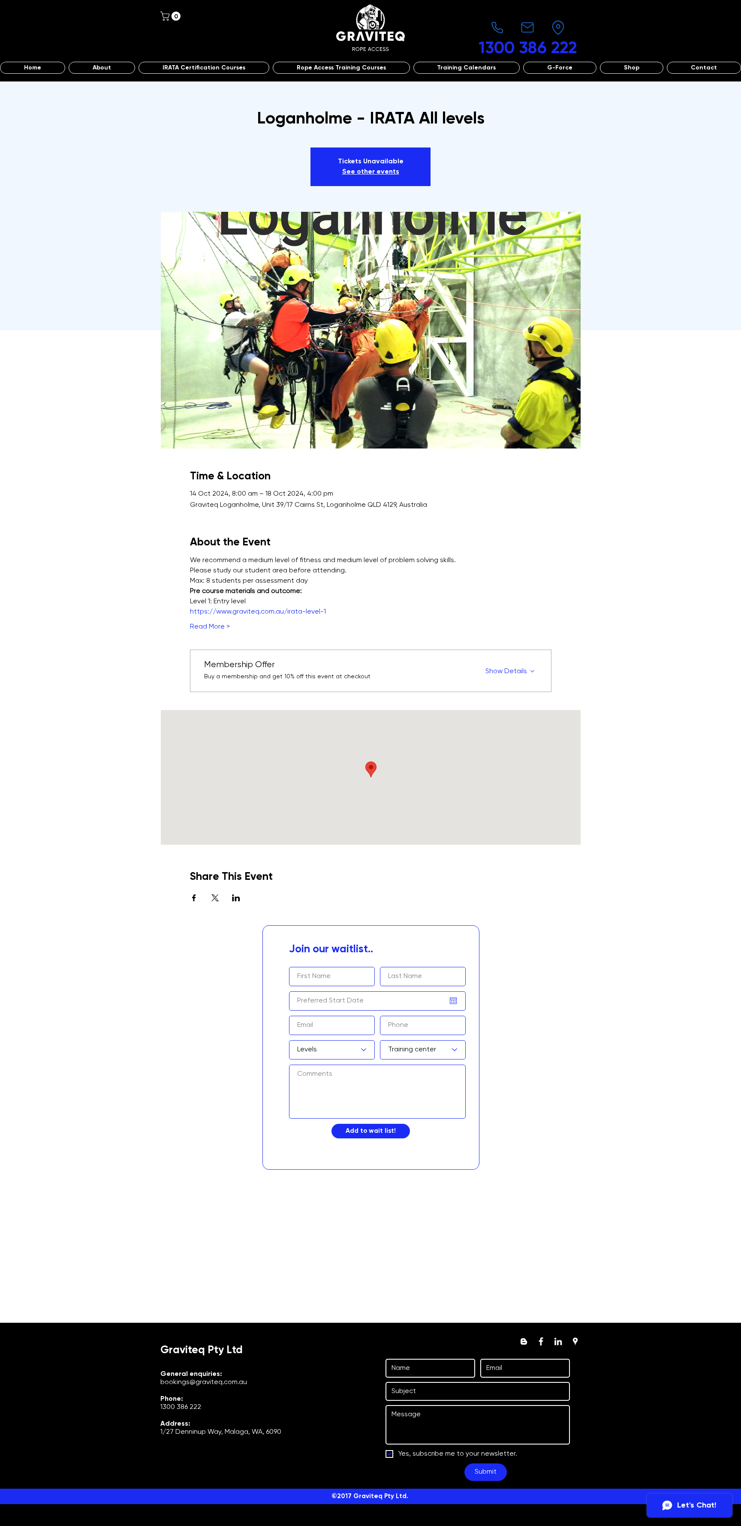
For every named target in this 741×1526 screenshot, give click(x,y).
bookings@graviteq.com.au (203, 1382)
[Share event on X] (215, 897)
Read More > (210, 626)
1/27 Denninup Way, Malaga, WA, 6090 (220, 1432)
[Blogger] (523, 1341)
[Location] (557, 27)
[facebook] (541, 1341)
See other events (370, 172)
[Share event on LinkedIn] (236, 897)
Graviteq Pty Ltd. (380, 1496)
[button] (171, 16)
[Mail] (527, 27)
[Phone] (497, 27)
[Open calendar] (453, 1000)
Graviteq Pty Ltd (201, 1350)
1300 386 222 (180, 1407)
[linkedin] (558, 1341)
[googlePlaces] (575, 1341)
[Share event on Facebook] (194, 897)
